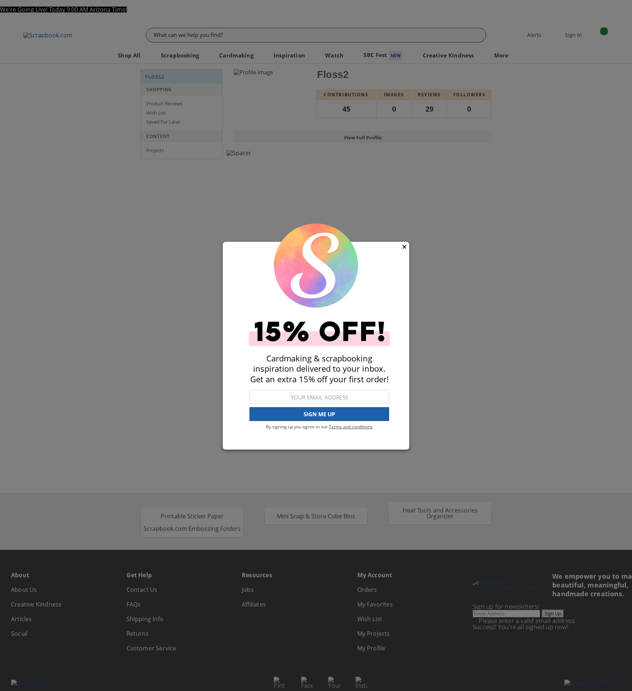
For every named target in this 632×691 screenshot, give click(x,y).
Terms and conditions (351, 427)
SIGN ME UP (319, 414)
